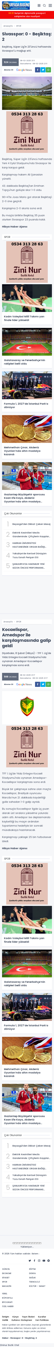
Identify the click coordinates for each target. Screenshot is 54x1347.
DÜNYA (19, 1243)
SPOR (18, 26)
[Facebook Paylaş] (37, 69)
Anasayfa (8, 26)
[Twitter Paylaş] (43, 69)
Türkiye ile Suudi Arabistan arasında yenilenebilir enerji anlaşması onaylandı (27, 15)
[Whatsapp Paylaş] (48, 69)
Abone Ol (8, 70)
